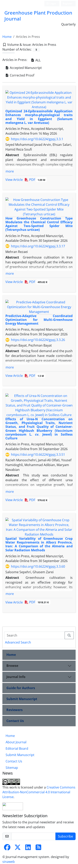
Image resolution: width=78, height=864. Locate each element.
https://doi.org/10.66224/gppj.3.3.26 (38, 340)
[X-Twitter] (17, 848)
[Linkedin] (28, 848)
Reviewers (14, 710)
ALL (38, 60)
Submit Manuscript (21, 699)
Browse (12, 665)
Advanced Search (18, 642)
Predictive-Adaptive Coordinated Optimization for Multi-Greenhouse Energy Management (39, 320)
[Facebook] (7, 848)
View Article (14, 179)
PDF (36, 179)
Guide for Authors (20, 688)
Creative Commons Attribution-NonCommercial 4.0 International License (38, 792)
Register (67, 3)
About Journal (16, 742)
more (10, 171)
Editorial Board (17, 748)
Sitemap (12, 767)
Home (7, 36)
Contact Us (15, 721)
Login (52, 3)
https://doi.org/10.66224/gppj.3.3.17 (38, 246)
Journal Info (15, 677)
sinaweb (8, 861)
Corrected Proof (21, 75)
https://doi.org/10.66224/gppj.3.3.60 (38, 566)
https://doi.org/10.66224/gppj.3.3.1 (37, 139)
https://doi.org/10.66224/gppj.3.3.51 (38, 454)
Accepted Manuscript (25, 68)
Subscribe (65, 836)
